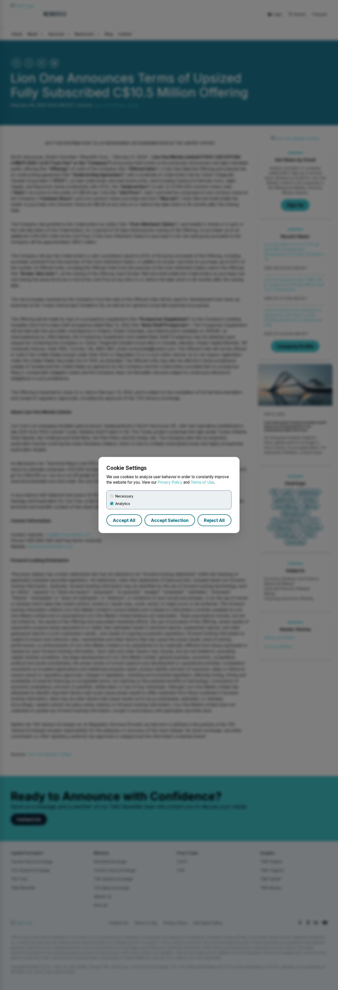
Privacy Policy (170, 482)
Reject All (214, 520)
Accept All (124, 520)
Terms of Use (202, 482)
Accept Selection (170, 520)
